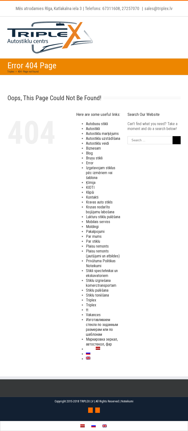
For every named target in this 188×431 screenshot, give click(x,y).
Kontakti (92, 197)
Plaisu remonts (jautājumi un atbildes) (103, 253)
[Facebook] (90, 410)
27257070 (130, 8)
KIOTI (90, 187)
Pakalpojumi (95, 231)
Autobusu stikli (97, 123)
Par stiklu (93, 241)
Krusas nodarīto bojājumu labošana (100, 209)
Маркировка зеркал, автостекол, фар (102, 342)
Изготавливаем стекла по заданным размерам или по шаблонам (102, 327)
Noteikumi (127, 401)
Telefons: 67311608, (103, 8)
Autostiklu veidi (97, 143)
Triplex (91, 300)
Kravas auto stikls (99, 202)
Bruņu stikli (94, 158)
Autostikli (93, 128)
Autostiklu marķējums (102, 133)
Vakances (93, 314)
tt (87, 310)
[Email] (97, 410)
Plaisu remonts (97, 246)
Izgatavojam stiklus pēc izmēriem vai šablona (100, 173)
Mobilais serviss (98, 221)
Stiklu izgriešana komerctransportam (101, 283)
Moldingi (92, 226)
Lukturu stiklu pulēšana (103, 217)
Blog (89, 153)
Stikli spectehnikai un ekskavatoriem (102, 273)
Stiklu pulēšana (97, 290)
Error (90, 163)
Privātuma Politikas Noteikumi (101, 263)
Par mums (94, 236)
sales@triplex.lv (158, 8)
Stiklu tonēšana (97, 295)
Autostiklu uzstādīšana (103, 138)
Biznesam (93, 148)
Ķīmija (90, 182)
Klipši (90, 192)
